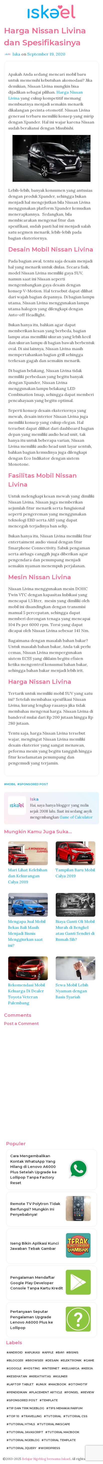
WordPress (50, 1448)
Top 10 (14, 1416)
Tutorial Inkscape (54, 1424)
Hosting (33, 1368)
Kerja (88, 1368)
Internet (52, 1368)
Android (16, 1352)
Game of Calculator (76, 817)
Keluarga (71, 1368)
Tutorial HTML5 (22, 1424)
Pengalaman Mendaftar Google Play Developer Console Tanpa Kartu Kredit (36, 1282)
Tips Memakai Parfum (65, 1408)
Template (50, 1400)
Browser (35, 1360)
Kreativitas (41, 1376)
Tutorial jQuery (22, 1448)
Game (90, 1360)
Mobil (11, 784)
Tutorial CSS (77, 1416)
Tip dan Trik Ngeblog (26, 1408)
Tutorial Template (60, 1440)
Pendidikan (18, 1392)
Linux (42, 1384)
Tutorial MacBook (63, 1432)
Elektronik (72, 1360)
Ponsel (72, 1392)
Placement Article (46, 1392)
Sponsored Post (34, 784)
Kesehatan (18, 1376)
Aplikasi (33, 1352)
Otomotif (79, 1384)
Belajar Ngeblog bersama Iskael (46, 1459)
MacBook (58, 1384)
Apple (49, 1352)
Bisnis (73, 1352)
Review (88, 1392)
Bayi (61, 1352)
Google (15, 1368)
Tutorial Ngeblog (24, 1440)
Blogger (16, 1360)
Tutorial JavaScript (26, 1432)
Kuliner (61, 1376)
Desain (53, 1360)
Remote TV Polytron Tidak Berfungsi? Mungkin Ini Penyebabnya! (35, 1209)
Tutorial (53, 1416)
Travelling (33, 1416)
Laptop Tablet (21, 1384)
